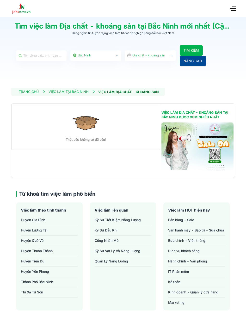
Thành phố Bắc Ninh (37, 282)
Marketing (176, 302)
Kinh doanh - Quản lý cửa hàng (193, 292)
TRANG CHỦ (29, 92)
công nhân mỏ (106, 240)
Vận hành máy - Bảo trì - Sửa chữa (196, 230)
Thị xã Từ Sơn (32, 292)
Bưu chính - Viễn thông (186, 240)
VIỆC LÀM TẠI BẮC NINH (68, 92)
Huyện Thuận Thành (37, 251)
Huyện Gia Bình (33, 220)
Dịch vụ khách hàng (184, 251)
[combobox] (95, 55)
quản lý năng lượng (111, 261)
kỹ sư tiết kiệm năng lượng (118, 220)
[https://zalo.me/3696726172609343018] (197, 146)
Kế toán (174, 282)
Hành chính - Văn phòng (187, 261)
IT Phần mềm (178, 271)
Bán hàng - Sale (181, 220)
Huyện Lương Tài (34, 230)
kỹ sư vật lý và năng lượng (117, 251)
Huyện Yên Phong (35, 271)
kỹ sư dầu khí (106, 230)
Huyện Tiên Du (32, 261)
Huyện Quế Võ (32, 240)
